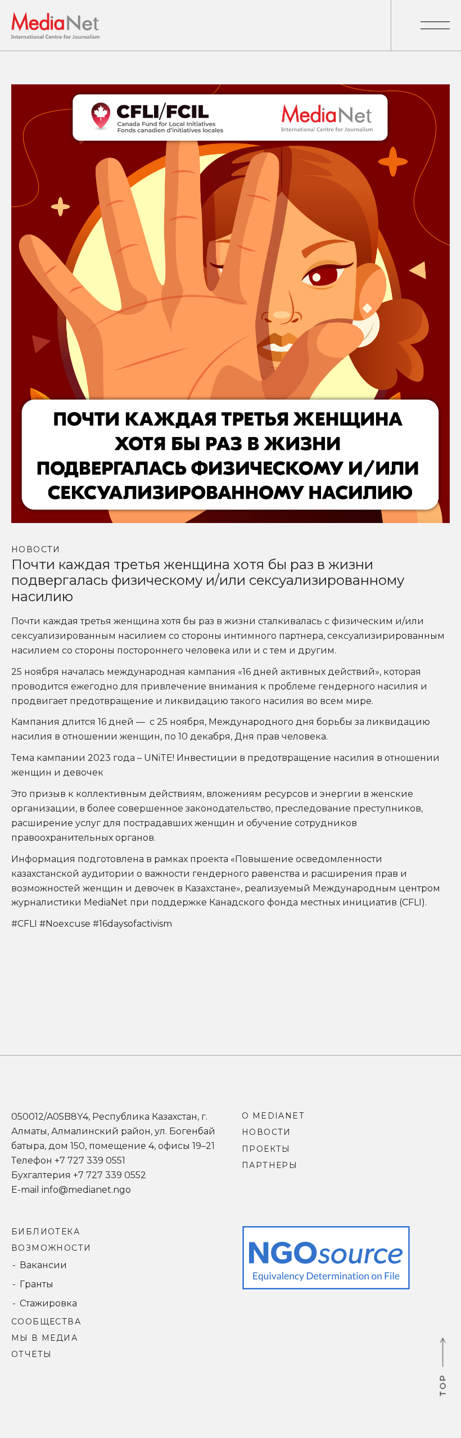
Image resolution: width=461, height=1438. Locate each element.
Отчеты (31, 1354)
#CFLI (24, 923)
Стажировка (48, 1303)
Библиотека (45, 1232)
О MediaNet (273, 1116)
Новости (36, 549)
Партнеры (269, 1165)
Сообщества (46, 1322)
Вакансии (43, 1265)
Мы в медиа (44, 1338)
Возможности (51, 1248)
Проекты (266, 1149)
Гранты (36, 1284)
